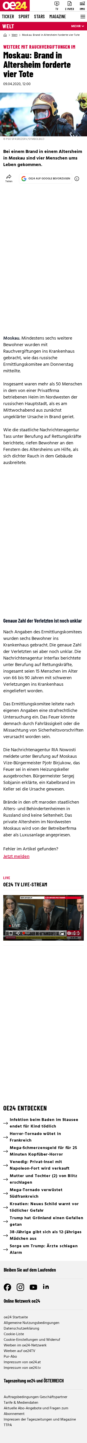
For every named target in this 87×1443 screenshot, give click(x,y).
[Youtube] (33, 1287)
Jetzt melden (16, 856)
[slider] (27, 933)
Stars (39, 16)
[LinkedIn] (46, 1287)
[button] (10, 933)
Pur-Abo (10, 1357)
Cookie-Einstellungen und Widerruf (32, 1340)
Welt (8, 26)
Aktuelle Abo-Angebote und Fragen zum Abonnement (36, 1411)
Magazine (57, 16)
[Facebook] (7, 1287)
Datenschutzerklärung (21, 1329)
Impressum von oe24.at (22, 1362)
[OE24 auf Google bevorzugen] (77, 178)
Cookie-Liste (14, 1334)
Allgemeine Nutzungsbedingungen (31, 1323)
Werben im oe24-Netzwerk (25, 1345)
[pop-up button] (69, 933)
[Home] (5, 35)
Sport (24, 16)
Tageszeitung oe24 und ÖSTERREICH (34, 1380)
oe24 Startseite (16, 1317)
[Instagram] (20, 1287)
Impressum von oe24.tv (22, 1368)
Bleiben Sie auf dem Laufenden (30, 1270)
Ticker (8, 16)
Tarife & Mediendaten (21, 1403)
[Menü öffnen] (82, 16)
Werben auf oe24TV (19, 1351)
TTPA (8, 1425)
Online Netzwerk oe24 (22, 1301)
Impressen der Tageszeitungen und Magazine (40, 1420)
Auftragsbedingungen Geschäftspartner (35, 1397)
